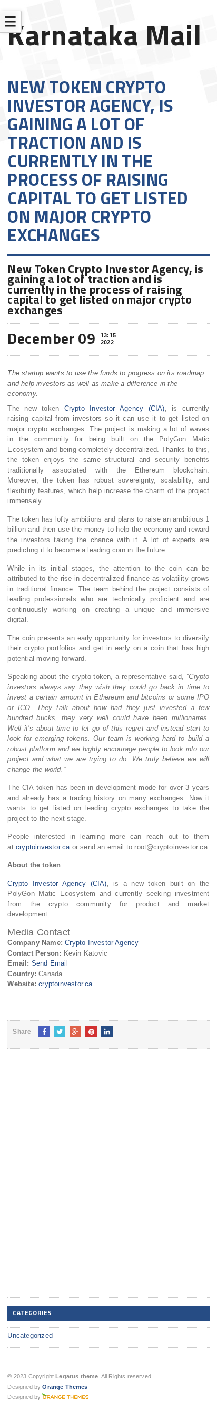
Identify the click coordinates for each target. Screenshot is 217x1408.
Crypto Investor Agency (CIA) (114, 408)
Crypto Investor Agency (102, 943)
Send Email (50, 963)
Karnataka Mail (104, 34)
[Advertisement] (108, 1181)
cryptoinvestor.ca (43, 847)
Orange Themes (64, 1387)
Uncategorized (30, 1335)
